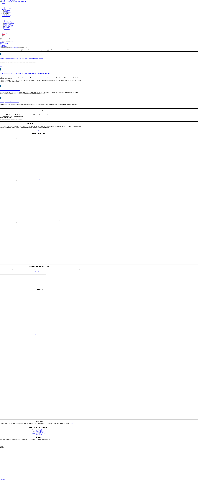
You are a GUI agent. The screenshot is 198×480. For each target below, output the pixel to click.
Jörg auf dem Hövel (14, 47)
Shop (10, 0)
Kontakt (13, 0)
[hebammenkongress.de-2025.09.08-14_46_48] (38, 431)
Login (7, 0)
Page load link (2, 479)
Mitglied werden (2, 0)
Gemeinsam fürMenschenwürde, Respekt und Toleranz (4, 45)
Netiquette (71, 423)
